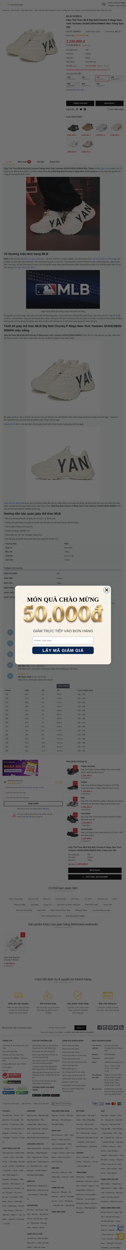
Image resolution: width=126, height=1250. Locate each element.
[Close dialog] (107, 590)
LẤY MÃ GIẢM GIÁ (63, 650)
